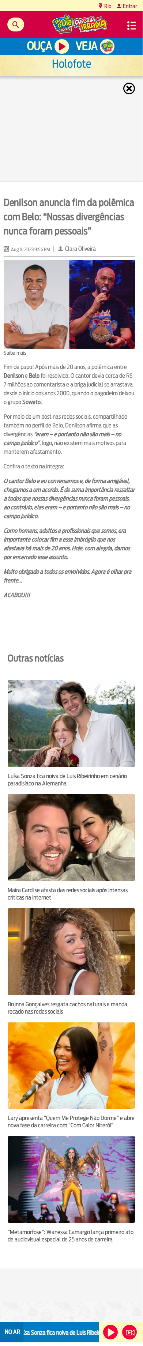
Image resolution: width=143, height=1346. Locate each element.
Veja (86, 45)
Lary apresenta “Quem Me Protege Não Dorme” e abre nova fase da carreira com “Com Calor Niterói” (71, 1122)
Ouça (39, 45)
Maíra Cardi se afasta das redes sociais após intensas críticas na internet (68, 894)
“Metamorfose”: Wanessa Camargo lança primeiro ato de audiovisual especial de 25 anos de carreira (70, 1236)
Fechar (130, 88)
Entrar (129, 6)
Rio (107, 6)
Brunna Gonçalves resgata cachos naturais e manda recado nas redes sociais (67, 1008)
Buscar (15, 24)
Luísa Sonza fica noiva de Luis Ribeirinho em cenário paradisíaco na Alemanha (67, 780)
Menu (132, 25)
